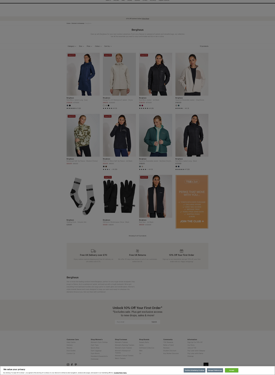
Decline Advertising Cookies (194, 370)
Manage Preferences (215, 370)
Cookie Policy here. (120, 372)
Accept (231, 370)
